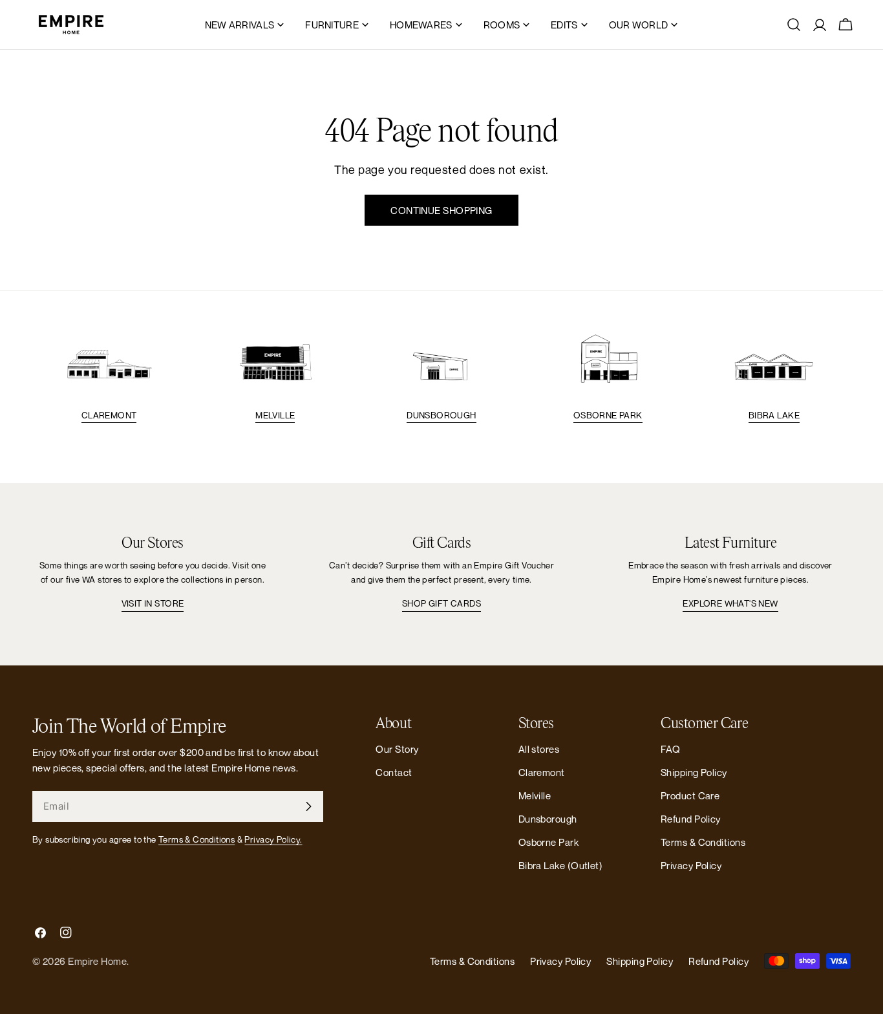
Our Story (397, 749)
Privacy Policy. (273, 839)
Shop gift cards (441, 603)
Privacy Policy (691, 865)
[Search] (794, 25)
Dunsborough (441, 415)
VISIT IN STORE (153, 603)
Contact (394, 772)
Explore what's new (730, 603)
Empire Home (97, 961)
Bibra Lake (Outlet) (560, 865)
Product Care (690, 795)
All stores (539, 749)
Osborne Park (608, 415)
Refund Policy (691, 819)
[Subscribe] (308, 806)
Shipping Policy (694, 772)
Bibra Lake (774, 415)
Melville (275, 415)
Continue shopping (441, 210)
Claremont (109, 415)
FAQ (670, 749)
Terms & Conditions (196, 839)
